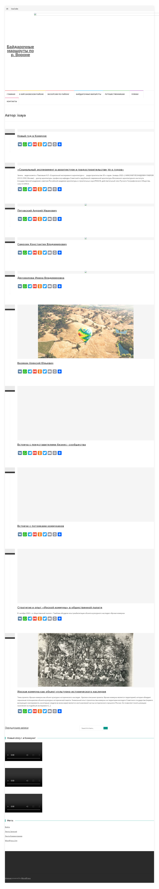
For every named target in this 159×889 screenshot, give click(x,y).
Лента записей (11, 831)
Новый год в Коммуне (32, 135)
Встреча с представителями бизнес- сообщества (51, 444)
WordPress (26, 878)
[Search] (105, 728)
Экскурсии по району (58, 94)
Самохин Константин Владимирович (42, 244)
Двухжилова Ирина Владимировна (40, 277)
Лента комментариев (13, 836)
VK (7, 8)
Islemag (8, 878)
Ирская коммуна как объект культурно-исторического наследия (61, 691)
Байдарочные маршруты (88, 94)
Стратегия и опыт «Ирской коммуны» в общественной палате (59, 607)
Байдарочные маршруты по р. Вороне (20, 50)
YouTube (14, 8)
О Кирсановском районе (31, 94)
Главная (11, 94)
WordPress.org (11, 841)
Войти (7, 827)
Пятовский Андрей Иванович (37, 210)
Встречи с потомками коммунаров (40, 526)
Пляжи (135, 94)
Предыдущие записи (16, 727)
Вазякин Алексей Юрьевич (35, 363)
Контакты (12, 101)
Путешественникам (115, 94)
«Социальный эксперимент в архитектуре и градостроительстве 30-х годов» (70, 169)
